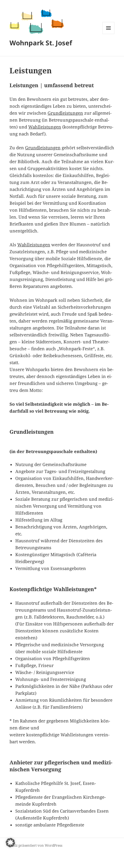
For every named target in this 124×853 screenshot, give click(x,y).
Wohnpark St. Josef (41, 42)
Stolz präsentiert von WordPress (36, 845)
